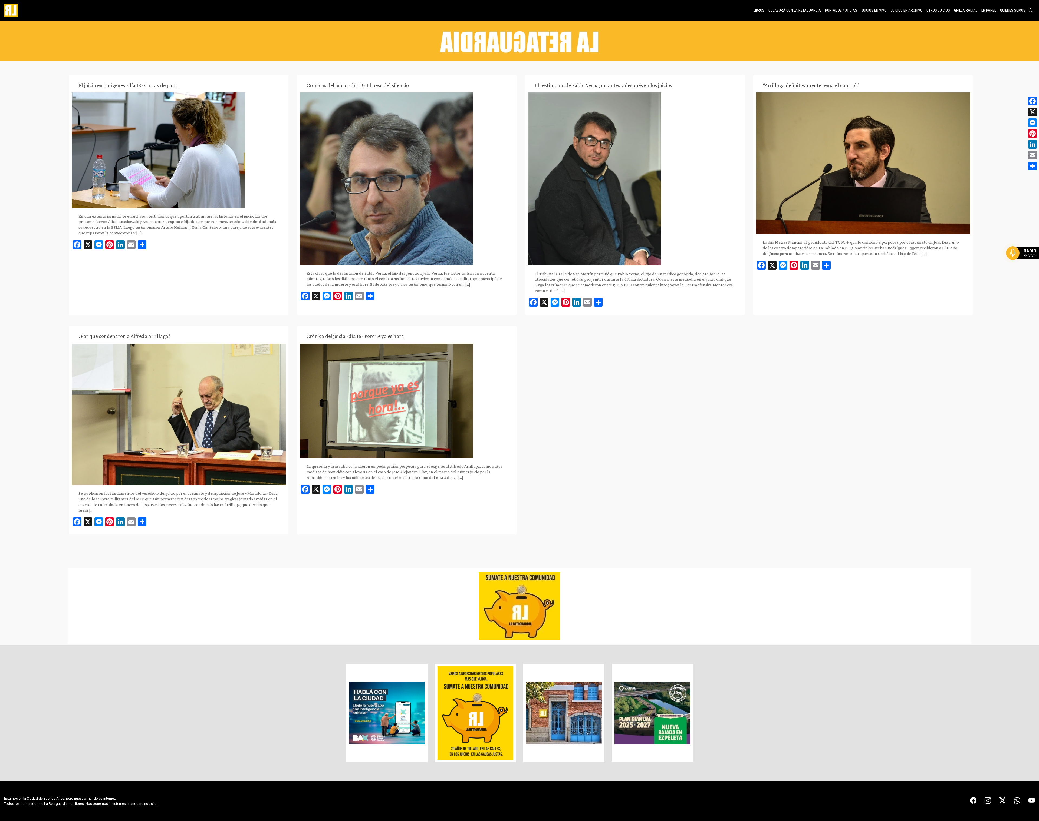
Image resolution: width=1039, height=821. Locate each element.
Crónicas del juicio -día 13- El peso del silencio (358, 85)
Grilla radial (965, 10)
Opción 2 (1024, 264)
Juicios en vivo (873, 10)
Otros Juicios (938, 10)
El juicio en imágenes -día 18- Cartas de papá (128, 85)
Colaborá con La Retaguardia (794, 10)
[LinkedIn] (1032, 144)
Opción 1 (1024, 262)
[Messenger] (1032, 122)
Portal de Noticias (841, 10)
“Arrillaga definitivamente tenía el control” (811, 85)
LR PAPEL (988, 10)
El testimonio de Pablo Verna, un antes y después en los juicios (603, 85)
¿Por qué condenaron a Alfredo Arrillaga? (124, 336)
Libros (759, 10)
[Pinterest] (1032, 133)
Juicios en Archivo (906, 10)
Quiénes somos (1012, 10)
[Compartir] (1032, 166)
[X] (1032, 112)
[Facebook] (1032, 101)
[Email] (1032, 155)
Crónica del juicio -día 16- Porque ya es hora (355, 336)
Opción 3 (1024, 266)
